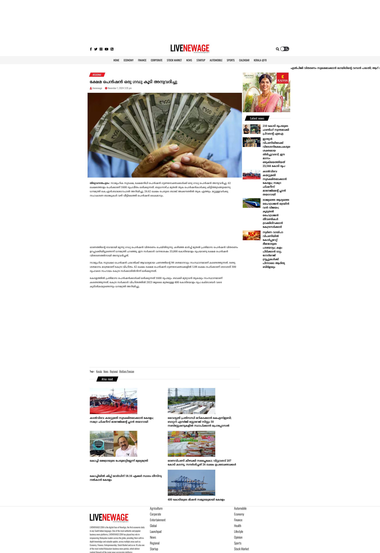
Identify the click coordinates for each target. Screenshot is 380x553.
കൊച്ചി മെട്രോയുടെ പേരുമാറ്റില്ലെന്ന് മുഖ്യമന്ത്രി (119, 461)
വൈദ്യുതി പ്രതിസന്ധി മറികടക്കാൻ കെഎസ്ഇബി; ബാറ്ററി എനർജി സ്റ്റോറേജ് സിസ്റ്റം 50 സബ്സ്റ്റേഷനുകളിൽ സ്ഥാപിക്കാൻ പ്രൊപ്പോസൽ (199, 422)
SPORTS (231, 60)
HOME (116, 60)
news (105, 371)
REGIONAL (97, 74)
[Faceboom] (91, 49)
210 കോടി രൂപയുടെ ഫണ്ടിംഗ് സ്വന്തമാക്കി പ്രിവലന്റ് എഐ (276, 130)
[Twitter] (95, 49)
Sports (237, 538)
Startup (153, 543)
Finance (237, 518)
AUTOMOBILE (216, 60)
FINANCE (142, 60)
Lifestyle (238, 528)
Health (237, 523)
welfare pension (126, 371)
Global (153, 523)
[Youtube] (106, 49)
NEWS (189, 60)
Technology (239, 548)
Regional (154, 538)
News (152, 533)
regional (114, 371)
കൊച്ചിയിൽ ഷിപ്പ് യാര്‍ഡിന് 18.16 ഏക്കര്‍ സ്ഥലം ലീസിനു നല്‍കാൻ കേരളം (126, 478)
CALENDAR (244, 60)
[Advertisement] (190, 21)
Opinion (237, 533)
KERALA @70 (260, 60)
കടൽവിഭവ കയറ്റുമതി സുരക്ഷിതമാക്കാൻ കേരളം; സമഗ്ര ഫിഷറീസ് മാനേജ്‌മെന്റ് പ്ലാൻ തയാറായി (121, 420)
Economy (238, 513)
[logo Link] (190, 51)
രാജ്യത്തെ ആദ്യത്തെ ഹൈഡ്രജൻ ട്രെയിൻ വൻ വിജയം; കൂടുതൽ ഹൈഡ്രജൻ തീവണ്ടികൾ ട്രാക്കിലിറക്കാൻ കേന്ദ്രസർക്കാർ (276, 213)
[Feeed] (112, 49)
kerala (99, 371)
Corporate (154, 513)
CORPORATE (156, 60)
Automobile (239, 508)
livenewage (97, 88)
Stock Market (240, 543)
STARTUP (201, 60)
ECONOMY (129, 60)
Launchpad (154, 528)
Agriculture (155, 508)
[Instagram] (101, 49)
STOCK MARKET (174, 60)
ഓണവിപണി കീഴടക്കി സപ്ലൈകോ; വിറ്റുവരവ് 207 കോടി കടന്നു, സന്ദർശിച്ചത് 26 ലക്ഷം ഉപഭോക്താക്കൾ (202, 462)
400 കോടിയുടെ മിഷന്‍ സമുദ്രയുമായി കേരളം (196, 499)
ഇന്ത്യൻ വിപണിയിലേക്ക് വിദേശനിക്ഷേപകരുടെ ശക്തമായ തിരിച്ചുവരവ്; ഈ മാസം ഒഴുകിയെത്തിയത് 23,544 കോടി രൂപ (276, 152)
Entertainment (156, 518)
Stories (153, 548)
